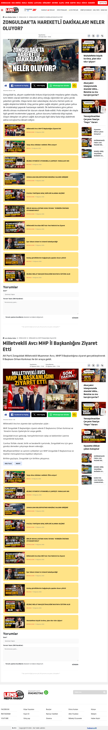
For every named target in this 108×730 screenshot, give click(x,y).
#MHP (18, 463)
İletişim (93, 714)
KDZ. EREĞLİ (16, 3)
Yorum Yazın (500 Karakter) (13, 299)
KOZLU (24, 3)
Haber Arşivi (95, 718)
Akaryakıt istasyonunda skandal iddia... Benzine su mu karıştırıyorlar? (91, 89)
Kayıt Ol (26, 714)
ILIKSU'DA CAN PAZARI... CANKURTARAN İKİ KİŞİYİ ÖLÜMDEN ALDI (99, 480)
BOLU (79, 3)
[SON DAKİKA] (94, 73)
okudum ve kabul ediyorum (24, 317)
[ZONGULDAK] (94, 45)
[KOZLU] (94, 436)
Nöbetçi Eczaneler (75, 718)
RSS (14, 728)
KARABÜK (91, 3)
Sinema (49, 718)
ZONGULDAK (6, 3)
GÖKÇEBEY (47, 3)
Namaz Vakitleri (52, 714)
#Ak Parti (8, 463)
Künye (93, 709)
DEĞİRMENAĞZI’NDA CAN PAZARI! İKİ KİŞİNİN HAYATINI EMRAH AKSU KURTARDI (99, 142)
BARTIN (73, 3)
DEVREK (55, 3)
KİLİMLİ (30, 3)
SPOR (67, 3)
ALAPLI (61, 3)
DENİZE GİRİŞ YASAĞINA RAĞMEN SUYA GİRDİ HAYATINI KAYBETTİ (99, 153)
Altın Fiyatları (73, 714)
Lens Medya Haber (10, 17)
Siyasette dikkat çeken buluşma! (98, 132)
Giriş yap (27, 718)
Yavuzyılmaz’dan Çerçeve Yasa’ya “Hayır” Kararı (92, 119)
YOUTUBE (4, 718)
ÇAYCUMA (38, 3)
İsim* (5, 291)
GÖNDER (75, 318)
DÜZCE (84, 3)
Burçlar (48, 709)
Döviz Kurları (73, 709)
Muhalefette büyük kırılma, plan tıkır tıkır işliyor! (93, 58)
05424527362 (35, 693)
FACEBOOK (5, 709)
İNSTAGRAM (5, 714)
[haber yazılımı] (92, 728)
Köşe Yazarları (29, 709)
